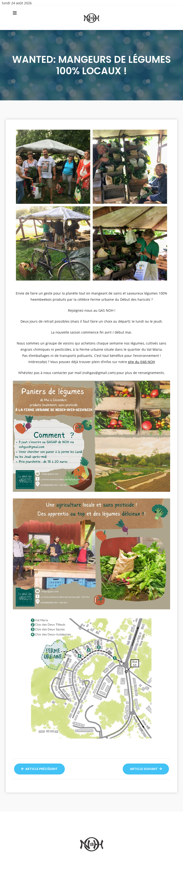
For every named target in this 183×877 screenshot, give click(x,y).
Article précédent (41, 769)
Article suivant (144, 769)
